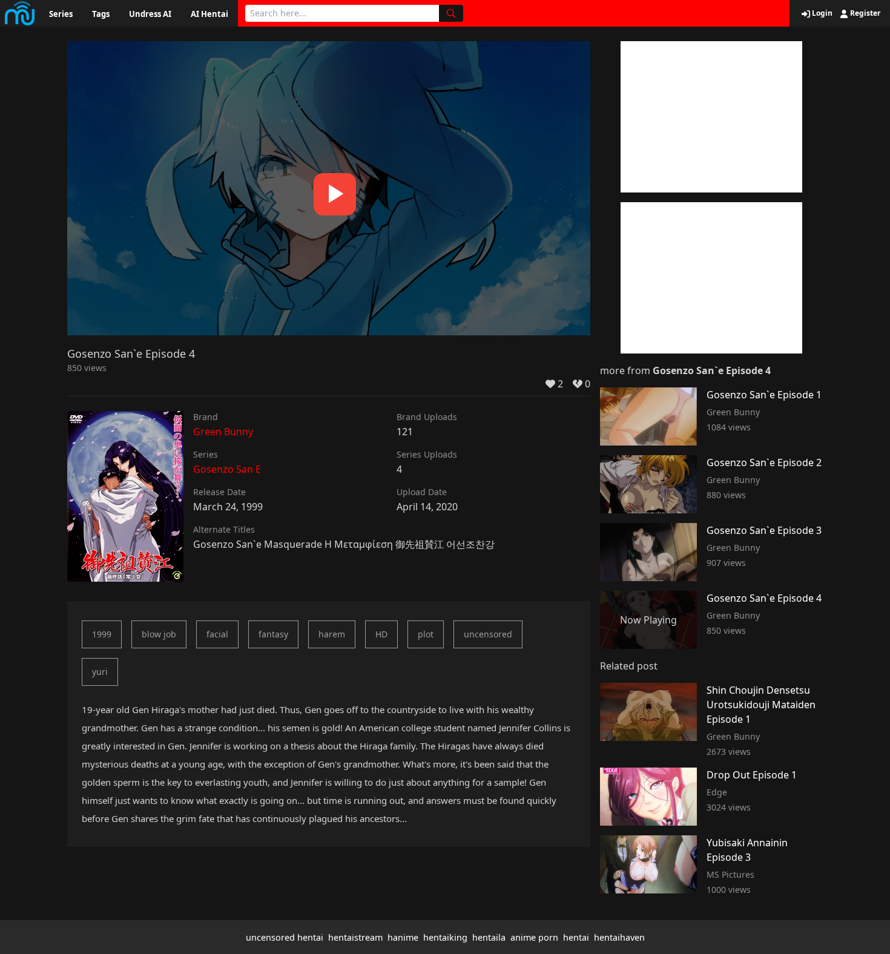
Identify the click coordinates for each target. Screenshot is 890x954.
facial (217, 634)
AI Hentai (209, 13)
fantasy (273, 634)
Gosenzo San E (227, 469)
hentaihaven (619, 937)
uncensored (488, 634)
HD (381, 634)
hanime (402, 937)
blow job (159, 634)
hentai (576, 937)
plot (425, 634)
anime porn (534, 937)
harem (331, 634)
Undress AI (150, 13)
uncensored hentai (284, 937)
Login (821, 13)
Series (61, 13)
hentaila (489, 937)
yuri (100, 671)
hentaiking (445, 937)
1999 (101, 634)
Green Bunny (223, 431)
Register (864, 13)
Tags (101, 13)
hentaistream (355, 937)
